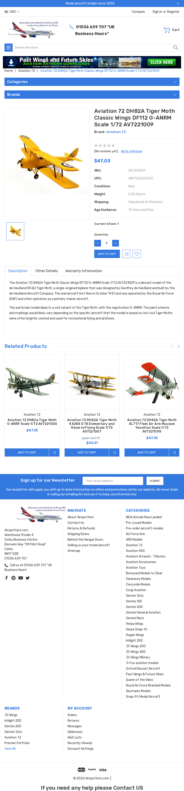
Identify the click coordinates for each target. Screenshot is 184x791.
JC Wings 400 (136, 652)
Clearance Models (138, 579)
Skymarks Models (138, 691)
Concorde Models (138, 584)
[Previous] (172, 346)
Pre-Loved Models (139, 523)
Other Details (46, 271)
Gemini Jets (135, 596)
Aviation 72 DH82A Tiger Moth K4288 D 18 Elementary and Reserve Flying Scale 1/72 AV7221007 (92, 425)
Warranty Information (84, 271)
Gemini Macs (135, 618)
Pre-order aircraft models (144, 528)
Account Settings (81, 749)
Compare (138, 12)
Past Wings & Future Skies (145, 674)
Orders (72, 715)
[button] (92, 62)
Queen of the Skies (139, 680)
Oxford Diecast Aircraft (143, 669)
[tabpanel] (32, 406)
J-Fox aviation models (142, 663)
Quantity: (101, 234)
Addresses (75, 732)
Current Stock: (106, 223)
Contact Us (76, 523)
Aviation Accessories (141, 562)
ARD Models (134, 540)
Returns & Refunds (81, 528)
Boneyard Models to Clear (144, 573)
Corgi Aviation (136, 590)
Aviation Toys (136, 568)
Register (173, 12)
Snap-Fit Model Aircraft (143, 697)
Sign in (157, 12)
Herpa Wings (134, 624)
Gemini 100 (134, 601)
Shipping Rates (78, 534)
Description (18, 271)
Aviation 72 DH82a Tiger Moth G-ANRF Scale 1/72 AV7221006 (32, 422)
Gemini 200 (134, 607)
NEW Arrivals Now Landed (144, 517)
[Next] (178, 346)
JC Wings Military (138, 657)
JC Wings (11, 715)
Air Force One (135, 534)
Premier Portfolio (17, 743)
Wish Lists (75, 737)
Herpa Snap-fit (136, 629)
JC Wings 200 (136, 646)
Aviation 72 (134, 545)
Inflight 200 (134, 640)
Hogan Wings (135, 635)
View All (9, 749)
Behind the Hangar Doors (85, 540)
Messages (75, 726)
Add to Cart (27, 452)
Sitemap (74, 551)
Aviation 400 (135, 551)
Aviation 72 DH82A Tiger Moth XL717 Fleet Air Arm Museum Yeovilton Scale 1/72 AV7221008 (152, 425)
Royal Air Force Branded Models (148, 685)
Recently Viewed (80, 743)
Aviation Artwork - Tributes (145, 556)
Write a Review (131, 151)
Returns (73, 721)
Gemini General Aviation (143, 612)
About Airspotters (81, 517)
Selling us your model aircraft (89, 545)
